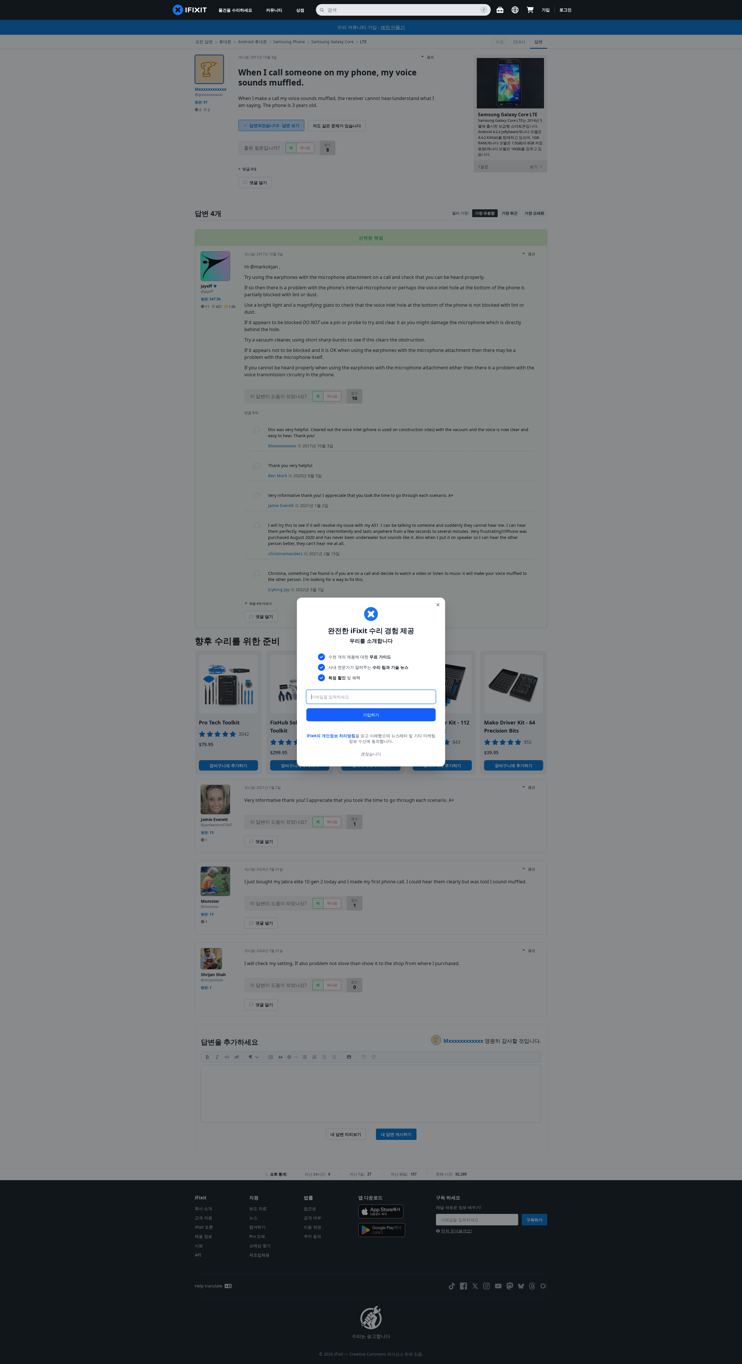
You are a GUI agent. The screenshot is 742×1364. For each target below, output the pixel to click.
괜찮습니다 (371, 754)
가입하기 (371, 715)
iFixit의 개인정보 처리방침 (331, 735)
